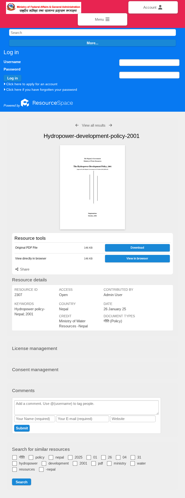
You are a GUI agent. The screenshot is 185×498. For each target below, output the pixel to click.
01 (95, 457)
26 (110, 457)
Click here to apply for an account (31, 84)
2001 (83, 463)
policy (40, 457)
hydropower (28, 463)
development (58, 463)
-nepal (50, 469)
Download (137, 247)
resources (27, 469)
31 (139, 457)
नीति (22, 457)
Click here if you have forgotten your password (41, 89)
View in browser (137, 258)
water (141, 463)
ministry (120, 463)
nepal (59, 457)
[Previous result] (76, 125)
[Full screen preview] (92, 187)
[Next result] (110, 125)
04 (124, 457)
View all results (94, 125)
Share (24, 269)
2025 (78, 457)
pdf (100, 463)
